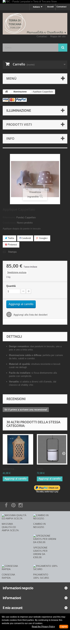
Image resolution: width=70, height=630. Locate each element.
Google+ (43, 238)
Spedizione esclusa (16, 272)
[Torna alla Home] (6, 92)
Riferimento (9, 217)
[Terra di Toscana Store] (35, 24)
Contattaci (61, 7)
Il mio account (13, 608)
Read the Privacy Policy (43, 626)
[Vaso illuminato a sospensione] (52, 449)
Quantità (11, 286)
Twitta (10, 238)
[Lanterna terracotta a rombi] (18, 449)
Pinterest (12, 244)
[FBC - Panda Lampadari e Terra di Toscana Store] (35, 2)
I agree (63, 626)
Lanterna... (9, 468)
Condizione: (9, 222)
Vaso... (41, 468)
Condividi (26, 238)
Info (10, 138)
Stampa (12, 251)
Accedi (50, 7)
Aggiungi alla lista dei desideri (30, 314)
